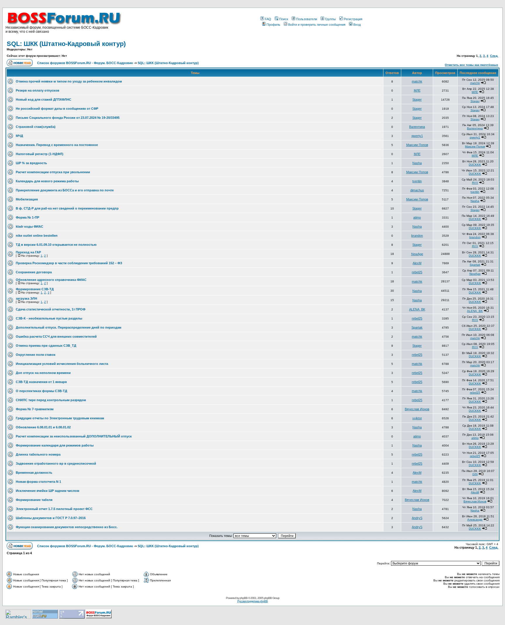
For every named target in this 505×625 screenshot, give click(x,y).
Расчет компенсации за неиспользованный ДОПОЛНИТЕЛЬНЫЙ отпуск (74, 436)
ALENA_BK (417, 309)
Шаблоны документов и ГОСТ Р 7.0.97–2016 (51, 518)
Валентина (417, 126)
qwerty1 (417, 136)
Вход (357, 24)
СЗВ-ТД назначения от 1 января (41, 382)
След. (494, 55)
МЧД (19, 136)
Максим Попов (417, 145)
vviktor (417, 418)
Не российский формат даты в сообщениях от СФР (57, 108)
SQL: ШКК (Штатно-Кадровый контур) (66, 43)
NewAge (417, 254)
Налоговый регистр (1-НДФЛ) (39, 154)
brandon (417, 235)
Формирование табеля (34, 500)
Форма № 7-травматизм (34, 409)
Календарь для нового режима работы (47, 181)
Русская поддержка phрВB (252, 601)
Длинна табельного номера (38, 454)
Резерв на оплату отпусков (37, 90)
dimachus (417, 190)
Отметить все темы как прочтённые (471, 64)
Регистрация (353, 19)
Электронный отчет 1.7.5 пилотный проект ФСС (54, 509)
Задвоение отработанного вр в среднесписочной (56, 463)
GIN (475, 474)
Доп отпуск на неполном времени (43, 373)
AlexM (417, 263)
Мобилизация (27, 199)
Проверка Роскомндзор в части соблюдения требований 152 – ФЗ (69, 263)
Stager (417, 99)
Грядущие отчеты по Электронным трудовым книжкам (60, 418)
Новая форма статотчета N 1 (38, 481)
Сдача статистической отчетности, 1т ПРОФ (50, 309)
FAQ (268, 19)
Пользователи (306, 19)
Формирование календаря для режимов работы (55, 445)
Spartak (475, 264)
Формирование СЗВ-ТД (35, 289)
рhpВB (244, 598)
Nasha (417, 163)
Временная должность (34, 472)
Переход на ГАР (28, 252)
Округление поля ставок (36, 354)
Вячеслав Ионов (417, 409)
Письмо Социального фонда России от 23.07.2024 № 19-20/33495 (68, 117)
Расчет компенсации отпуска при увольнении (53, 172)
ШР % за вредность (31, 163)
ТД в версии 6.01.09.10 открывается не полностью (56, 244)
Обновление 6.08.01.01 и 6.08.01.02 (43, 427)
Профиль (273, 24)
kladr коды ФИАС (29, 226)
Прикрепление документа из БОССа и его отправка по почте (65, 190)
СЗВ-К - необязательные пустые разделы (49, 318)
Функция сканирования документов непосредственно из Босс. (66, 527)
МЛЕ (417, 90)
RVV (475, 182)
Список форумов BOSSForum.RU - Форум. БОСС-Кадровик (85, 63)
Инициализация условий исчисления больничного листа (62, 363)
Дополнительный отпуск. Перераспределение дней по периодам (68, 327)
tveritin (417, 181)
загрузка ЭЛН (26, 298)
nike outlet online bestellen (37, 235)
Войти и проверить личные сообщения (316, 24)
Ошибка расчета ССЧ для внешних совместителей (56, 336)
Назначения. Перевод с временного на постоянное (57, 145)
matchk (417, 81)
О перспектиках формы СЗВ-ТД (41, 391)
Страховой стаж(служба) (36, 126)
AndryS (417, 518)
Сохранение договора (34, 272)
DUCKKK (475, 164)
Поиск (283, 19)
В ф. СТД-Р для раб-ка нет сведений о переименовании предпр (67, 208)
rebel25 (417, 272)
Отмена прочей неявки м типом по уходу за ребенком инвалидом (69, 81)
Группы (330, 19)
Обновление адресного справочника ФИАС (51, 279)
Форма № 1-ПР (27, 217)
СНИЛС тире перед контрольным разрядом (51, 400)
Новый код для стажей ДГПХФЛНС (43, 99)
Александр (474, 519)
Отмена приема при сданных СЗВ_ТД (46, 345)
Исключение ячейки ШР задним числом (47, 490)
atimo (417, 217)
